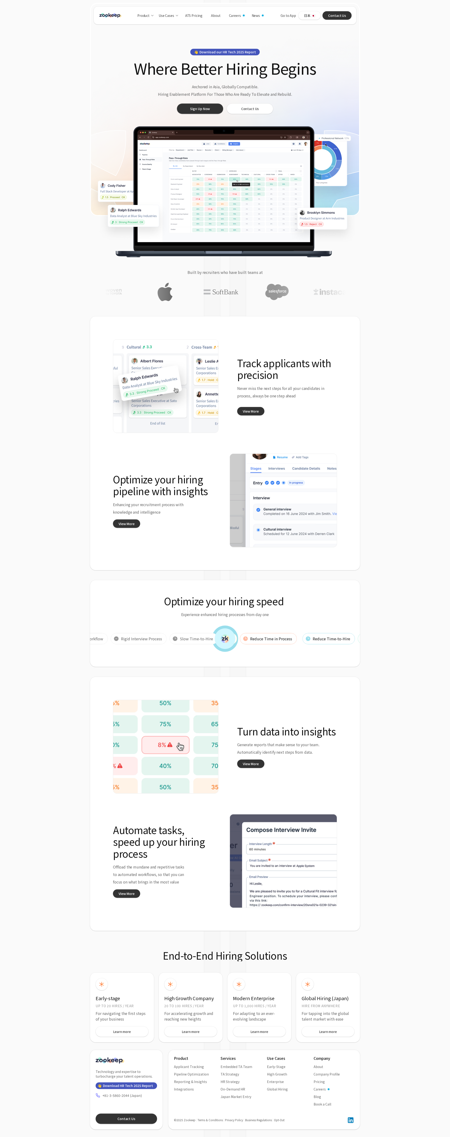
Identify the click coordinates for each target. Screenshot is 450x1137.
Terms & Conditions (210, 1120)
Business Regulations (258, 1120)
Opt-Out (279, 1120)
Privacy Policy (234, 1120)
